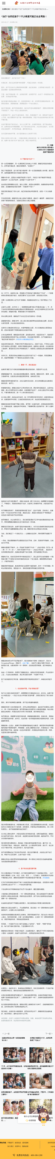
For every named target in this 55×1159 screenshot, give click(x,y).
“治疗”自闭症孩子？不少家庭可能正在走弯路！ (35, 9)
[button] (6, 2)
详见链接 (46, 878)
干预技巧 (10, 1143)
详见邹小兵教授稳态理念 (24, 339)
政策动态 (18, 1143)
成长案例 (15, 9)
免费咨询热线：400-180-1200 (29, 1155)
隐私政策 (25, 1146)
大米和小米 (6, 9)
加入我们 (10, 1146)
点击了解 (25, 663)
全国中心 (18, 1146)
